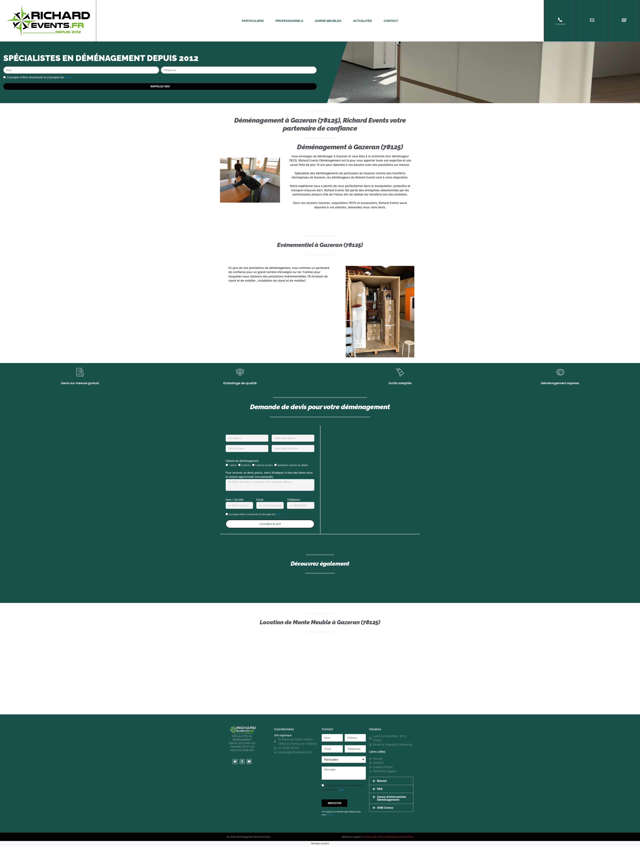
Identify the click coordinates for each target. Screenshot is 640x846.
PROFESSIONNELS (289, 20)
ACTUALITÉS (362, 20)
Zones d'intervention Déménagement (391, 798)
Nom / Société (234, 499)
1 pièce (233, 465)
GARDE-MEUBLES (328, 20)
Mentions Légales (351, 836)
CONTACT (391, 20)
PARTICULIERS (253, 20)
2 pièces (245, 465)
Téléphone (293, 499)
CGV (68, 77)
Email (259, 499)
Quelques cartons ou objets (292, 465)
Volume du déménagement (242, 460)
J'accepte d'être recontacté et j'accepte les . (39, 77)
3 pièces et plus (264, 465)
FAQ (379, 789)
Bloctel (330, 814)
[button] (391, 781)
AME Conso (385, 807)
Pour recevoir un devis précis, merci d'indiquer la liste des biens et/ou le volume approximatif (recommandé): (269, 475)
